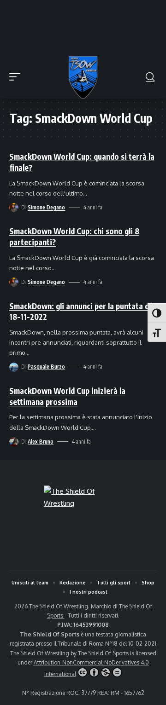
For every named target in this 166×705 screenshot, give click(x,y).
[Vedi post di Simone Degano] (13, 207)
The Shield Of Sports (103, 653)
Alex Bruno (40, 441)
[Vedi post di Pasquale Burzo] (13, 367)
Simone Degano (46, 207)
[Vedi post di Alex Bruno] (13, 441)
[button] (17, 77)
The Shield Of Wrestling (39, 653)
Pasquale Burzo (46, 366)
